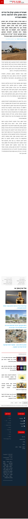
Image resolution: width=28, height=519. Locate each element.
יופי (6, 420)
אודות (24, 441)
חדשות (16, 402)
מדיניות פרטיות (22, 439)
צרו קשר (23, 436)
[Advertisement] (14, 215)
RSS (22, 426)
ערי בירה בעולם (9, 469)
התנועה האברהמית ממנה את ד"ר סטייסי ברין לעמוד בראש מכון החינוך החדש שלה (9, 359)
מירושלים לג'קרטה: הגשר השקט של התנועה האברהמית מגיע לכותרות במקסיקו (9, 377)
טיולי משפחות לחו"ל (7, 438)
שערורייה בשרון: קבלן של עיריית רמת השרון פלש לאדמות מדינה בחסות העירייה (14, 14)
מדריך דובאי (6, 468)
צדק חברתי (9, 429)
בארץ (12, 402)
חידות (11, 461)
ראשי (20, 402)
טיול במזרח (6, 474)
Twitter (21, 421)
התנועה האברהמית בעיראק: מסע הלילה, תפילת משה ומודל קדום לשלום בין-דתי (9, 368)
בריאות (9, 427)
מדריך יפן (10, 472)
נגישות (24, 444)
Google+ (21, 423)
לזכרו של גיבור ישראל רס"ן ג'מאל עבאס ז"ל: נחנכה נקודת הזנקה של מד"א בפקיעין (9, 396)
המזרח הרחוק (8, 476)
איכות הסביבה (8, 425)
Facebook (21, 418)
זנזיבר (8, 461)
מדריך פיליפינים (6, 471)
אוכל (10, 432)
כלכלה (9, 418)
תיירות (10, 434)
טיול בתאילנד (7, 477)
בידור (10, 420)
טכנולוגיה (9, 422)
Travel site (6, 464)
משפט (10, 436)
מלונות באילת (9, 466)
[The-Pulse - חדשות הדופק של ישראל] (16, 2)
